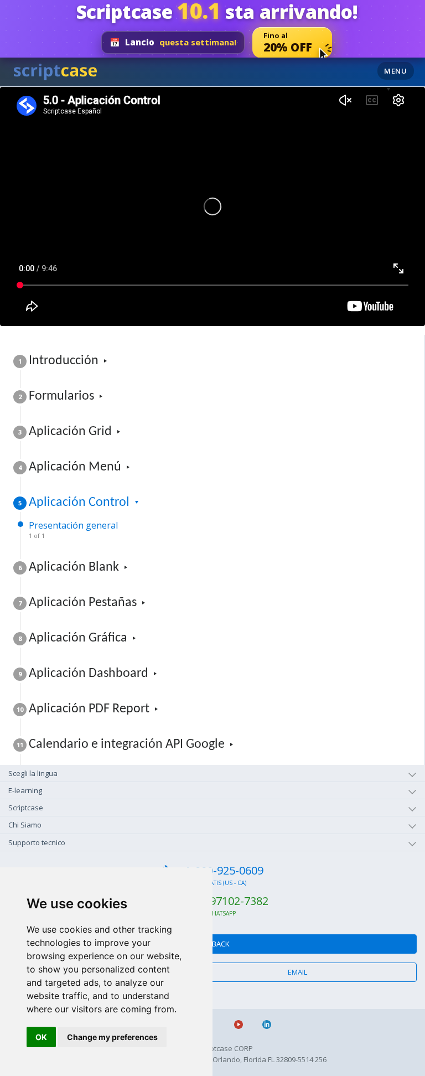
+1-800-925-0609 (221, 870)
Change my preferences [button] (112, 1037)
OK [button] (41, 1037)
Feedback (213, 944)
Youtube (243, 1024)
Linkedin (271, 1024)
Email (297, 972)
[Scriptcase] (55, 70)
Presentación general (73, 529)
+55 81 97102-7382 (221, 900)
